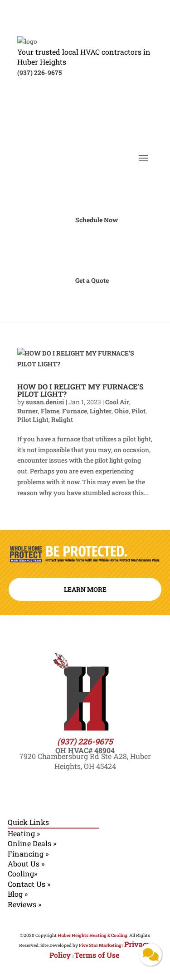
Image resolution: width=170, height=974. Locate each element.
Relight (62, 419)
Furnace (74, 411)
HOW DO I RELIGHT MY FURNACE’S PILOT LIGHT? (80, 390)
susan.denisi (45, 402)
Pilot (138, 411)
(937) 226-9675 (39, 72)
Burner (27, 411)
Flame (50, 411)
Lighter (101, 411)
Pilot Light (33, 419)
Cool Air (117, 402)
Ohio (121, 411)
